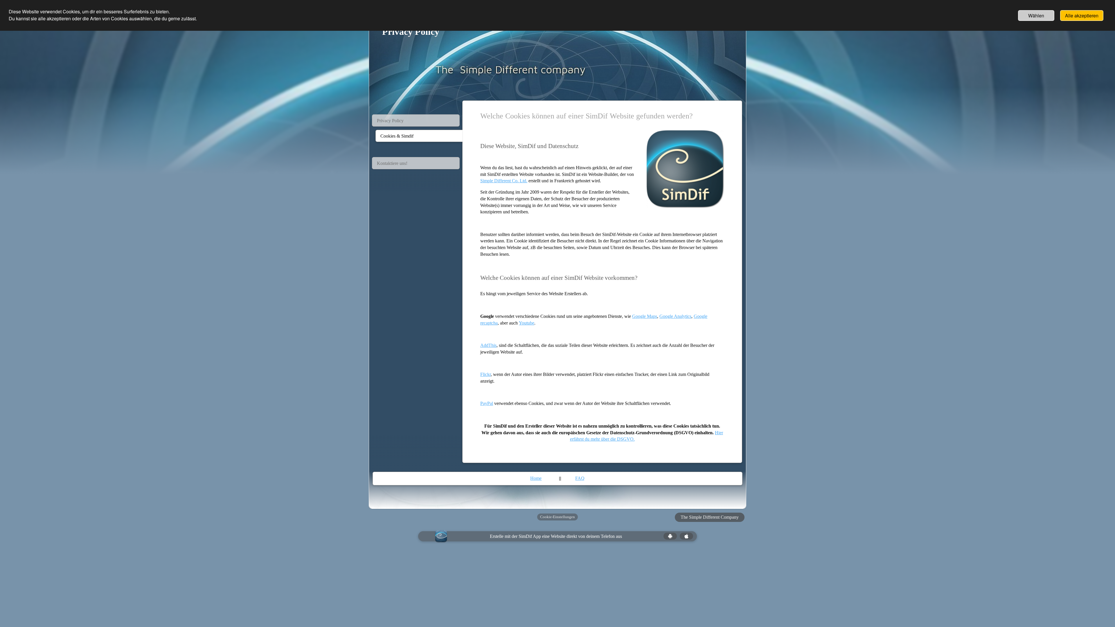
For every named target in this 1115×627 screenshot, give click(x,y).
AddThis (488, 345)
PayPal (486, 403)
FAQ (580, 478)
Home (536, 478)
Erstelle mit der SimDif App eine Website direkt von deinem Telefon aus (556, 536)
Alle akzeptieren (1081, 15)
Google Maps (644, 316)
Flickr (485, 374)
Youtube (526, 322)
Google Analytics (675, 316)
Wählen (1036, 15)
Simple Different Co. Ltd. (503, 180)
